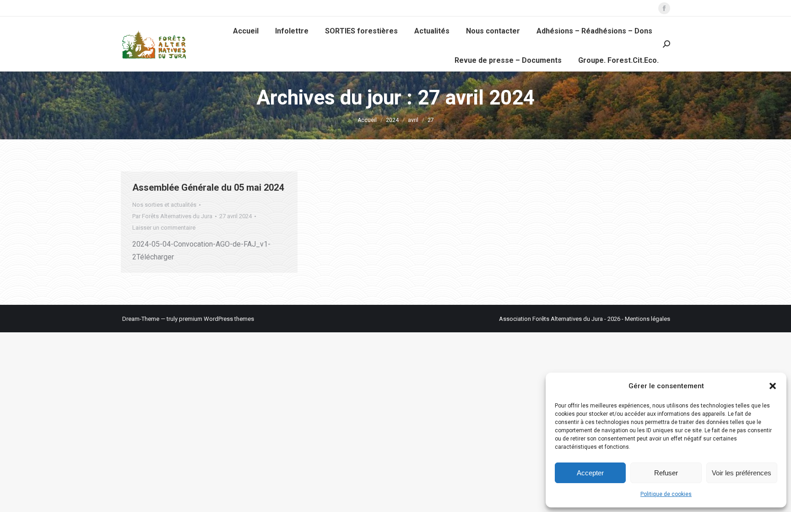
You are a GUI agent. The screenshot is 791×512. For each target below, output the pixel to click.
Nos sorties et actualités (164, 204)
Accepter (590, 473)
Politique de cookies (666, 494)
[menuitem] (245, 31)
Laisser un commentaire (163, 227)
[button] (772, 386)
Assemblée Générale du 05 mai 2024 (208, 187)
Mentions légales (647, 318)
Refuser (666, 473)
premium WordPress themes (216, 318)
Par (172, 216)
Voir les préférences (741, 473)
